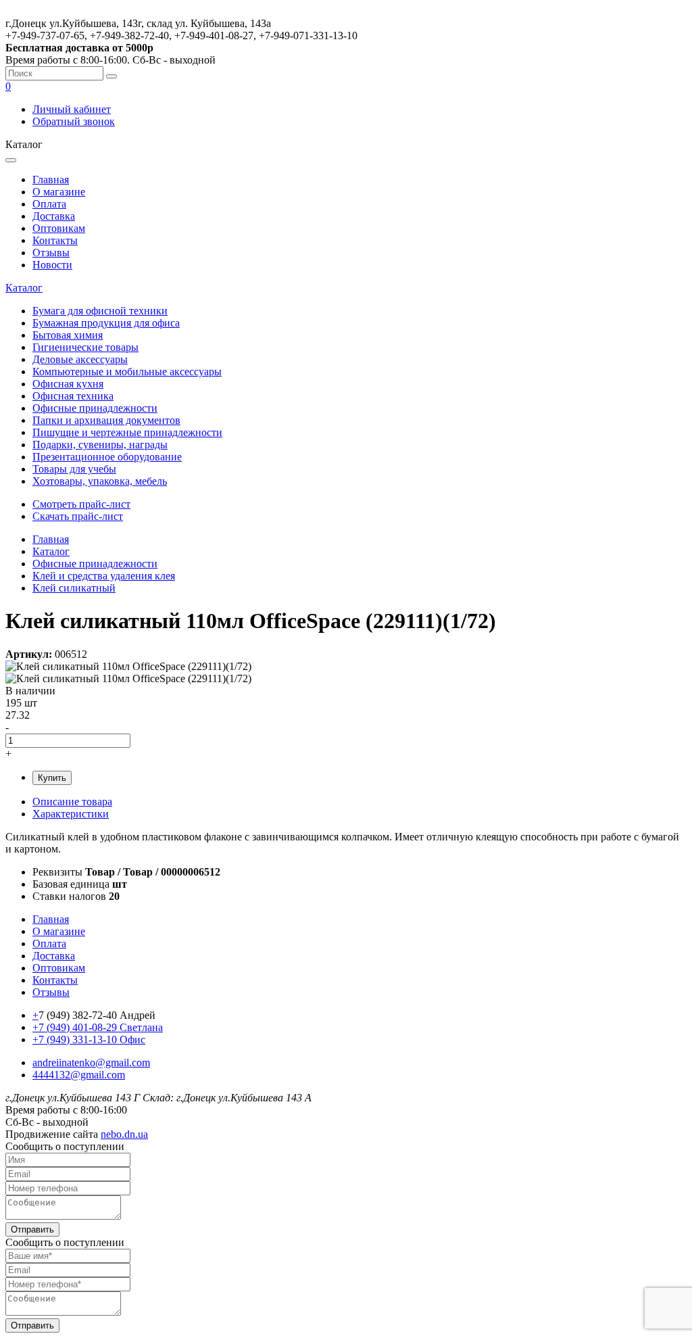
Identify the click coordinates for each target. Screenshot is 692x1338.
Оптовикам (58, 228)
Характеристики (70, 813)
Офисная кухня (67, 383)
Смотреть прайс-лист (81, 504)
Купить (52, 778)
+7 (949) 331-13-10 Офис (88, 1039)
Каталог (24, 287)
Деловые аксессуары (80, 359)
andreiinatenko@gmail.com (91, 1062)
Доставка (53, 216)
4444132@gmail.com (78, 1074)
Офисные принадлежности (94, 408)
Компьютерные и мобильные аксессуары (127, 371)
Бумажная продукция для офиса (106, 323)
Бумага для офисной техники (100, 310)
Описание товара (72, 801)
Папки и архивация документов (106, 420)
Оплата (49, 204)
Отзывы (51, 252)
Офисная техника (73, 396)
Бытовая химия (67, 335)
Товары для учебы (74, 469)
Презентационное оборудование (107, 456)
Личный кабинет (71, 109)
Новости (52, 264)
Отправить (32, 1229)
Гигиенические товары (85, 347)
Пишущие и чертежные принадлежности (127, 432)
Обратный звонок (73, 121)
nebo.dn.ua (124, 1134)
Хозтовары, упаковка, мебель (99, 481)
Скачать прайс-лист (77, 516)
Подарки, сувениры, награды (100, 444)
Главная (50, 179)
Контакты (55, 240)
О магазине (58, 191)
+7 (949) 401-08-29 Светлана (97, 1027)
